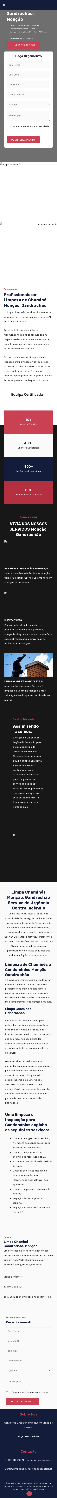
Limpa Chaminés (15, 312)
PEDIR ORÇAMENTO (23, 139)
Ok (29, 1493)
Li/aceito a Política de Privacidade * (30, 1392)
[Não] (53, 1488)
